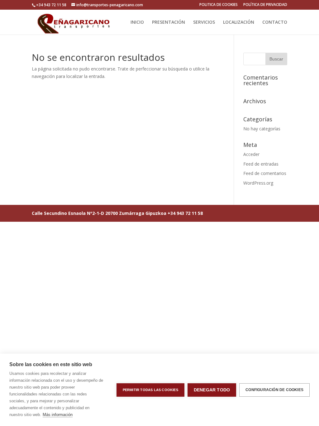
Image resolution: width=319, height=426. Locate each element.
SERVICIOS (204, 22)
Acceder (251, 154)
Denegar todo (212, 390)
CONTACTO (274, 22)
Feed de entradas (261, 164)
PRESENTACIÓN (168, 22)
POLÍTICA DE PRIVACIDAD (265, 5)
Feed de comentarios (264, 173)
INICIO (137, 22)
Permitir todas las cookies (150, 390)
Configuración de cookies (274, 390)
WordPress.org (258, 183)
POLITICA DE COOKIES (218, 5)
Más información (58, 414)
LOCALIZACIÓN (238, 22)
